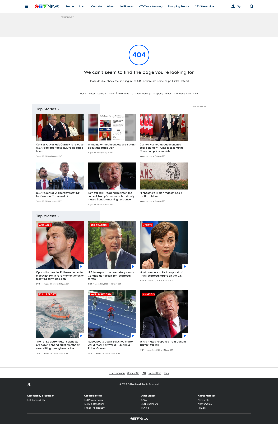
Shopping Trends (179, 6)
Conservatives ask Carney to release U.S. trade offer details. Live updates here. (59, 148)
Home (70, 6)
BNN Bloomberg (149, 403)
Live (195, 93)
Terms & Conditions (94, 403)
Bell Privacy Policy (93, 400)
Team (166, 373)
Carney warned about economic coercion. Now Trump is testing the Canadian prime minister (162, 148)
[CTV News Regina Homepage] (47, 6)
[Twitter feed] (29, 384)
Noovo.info (203, 400)
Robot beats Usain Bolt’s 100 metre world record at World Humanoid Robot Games (110, 345)
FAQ (144, 373)
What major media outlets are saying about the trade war (111, 146)
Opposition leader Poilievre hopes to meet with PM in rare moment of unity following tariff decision (59, 276)
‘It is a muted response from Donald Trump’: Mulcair (163, 343)
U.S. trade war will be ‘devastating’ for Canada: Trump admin (58, 194)
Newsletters (154, 373)
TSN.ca (145, 407)
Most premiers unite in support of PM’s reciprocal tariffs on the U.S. (161, 274)
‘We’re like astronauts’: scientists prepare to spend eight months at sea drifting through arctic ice (58, 345)
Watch (111, 6)
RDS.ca (202, 407)
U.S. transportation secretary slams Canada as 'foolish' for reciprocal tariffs (111, 276)
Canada (96, 6)
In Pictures (127, 6)
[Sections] (26, 6)
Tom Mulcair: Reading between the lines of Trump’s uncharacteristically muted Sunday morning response (111, 196)
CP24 (144, 400)
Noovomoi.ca (205, 403)
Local (82, 6)
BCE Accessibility (36, 400)
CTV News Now (204, 6)
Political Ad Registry (94, 407)
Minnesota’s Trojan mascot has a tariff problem (161, 194)
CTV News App (117, 373)
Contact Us (133, 373)
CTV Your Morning (150, 6)
